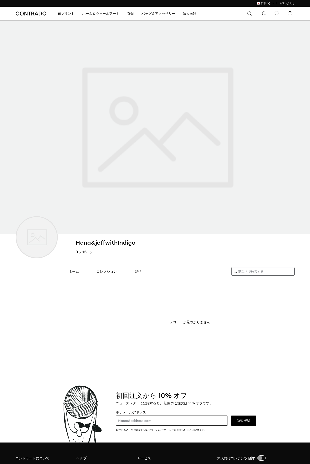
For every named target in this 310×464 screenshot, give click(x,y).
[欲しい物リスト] (278, 13)
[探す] (250, 13)
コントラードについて (32, 458)
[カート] (291, 13)
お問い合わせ (287, 3)
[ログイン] (264, 13)
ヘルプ (82, 458)
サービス (144, 458)
